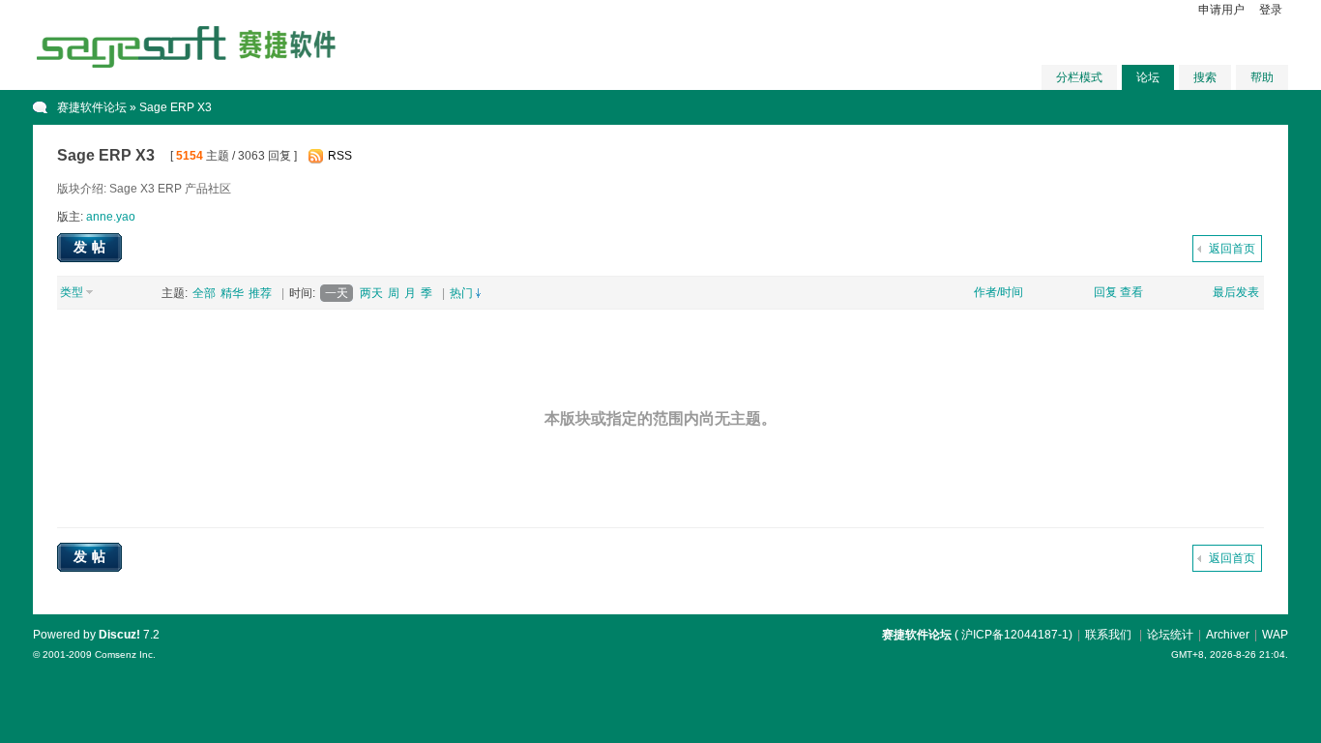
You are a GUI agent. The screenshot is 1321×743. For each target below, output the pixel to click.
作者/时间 (998, 292)
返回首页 (1232, 248)
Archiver (1227, 634)
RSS (340, 156)
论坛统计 (1170, 634)
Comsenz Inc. (125, 654)
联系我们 (1108, 634)
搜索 (1205, 77)
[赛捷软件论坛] (187, 65)
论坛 (1148, 77)
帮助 (1262, 77)
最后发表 (1236, 292)
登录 (1270, 9)
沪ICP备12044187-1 (1015, 634)
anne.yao (110, 216)
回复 (1105, 292)
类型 (71, 292)
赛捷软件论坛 (92, 107)
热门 (461, 293)
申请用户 (1221, 9)
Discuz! (119, 634)
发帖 (91, 246)
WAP (1275, 634)
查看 (1131, 292)
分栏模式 (1079, 77)
